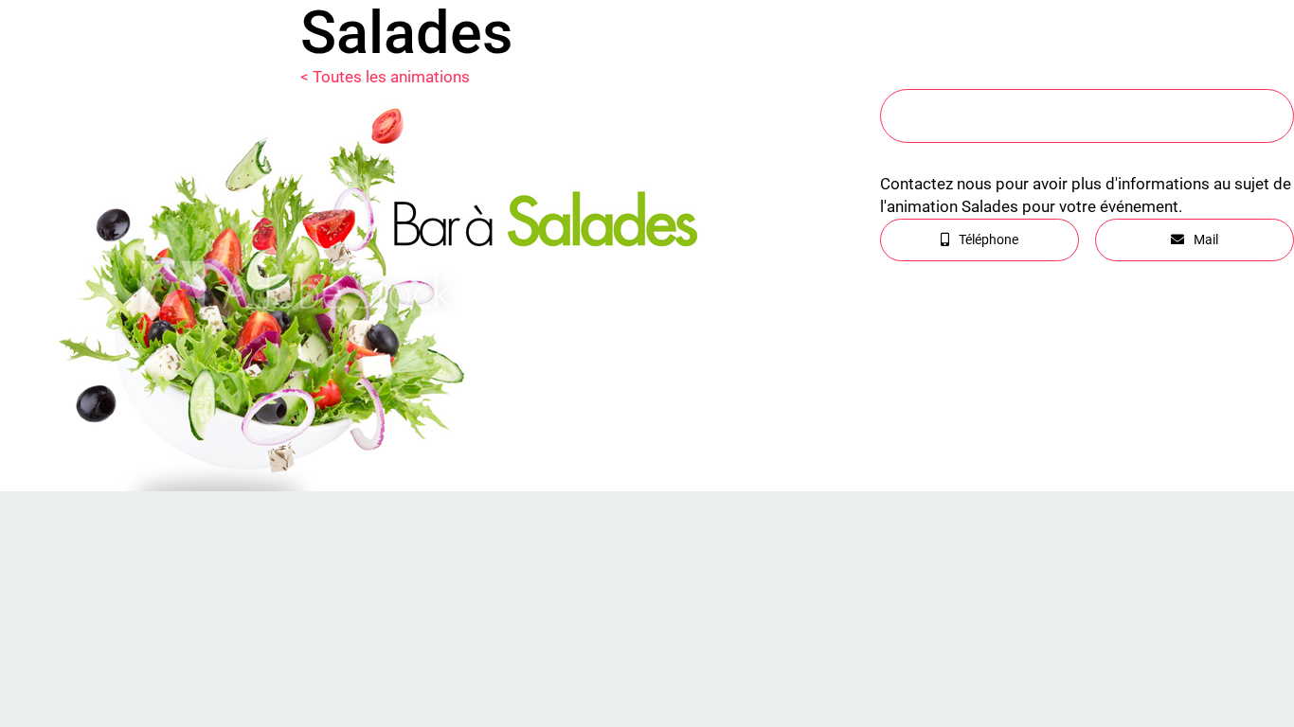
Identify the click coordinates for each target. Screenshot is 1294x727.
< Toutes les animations (385, 76)
